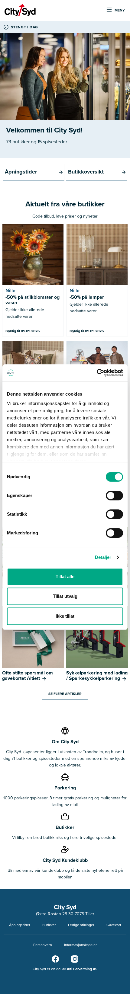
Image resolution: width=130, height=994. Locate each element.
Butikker (49, 925)
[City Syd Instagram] (74, 961)
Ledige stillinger (81, 925)
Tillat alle (65, 576)
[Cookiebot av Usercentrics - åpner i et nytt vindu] (96, 373)
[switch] (114, 495)
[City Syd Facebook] (55, 961)
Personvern (42, 945)
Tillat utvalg (65, 596)
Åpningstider (19, 925)
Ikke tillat (65, 616)
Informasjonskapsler (80, 945)
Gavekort (113, 925)
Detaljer (103, 557)
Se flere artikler (65, 693)
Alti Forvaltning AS (82, 969)
